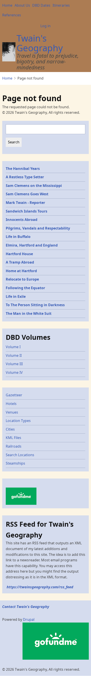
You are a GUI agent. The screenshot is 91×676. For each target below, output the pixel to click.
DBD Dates (41, 5)
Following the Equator (25, 287)
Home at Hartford (21, 270)
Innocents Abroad (21, 219)
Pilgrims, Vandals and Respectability (38, 228)
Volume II (14, 355)
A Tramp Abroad (20, 262)
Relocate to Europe (22, 279)
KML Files (13, 437)
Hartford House (19, 253)
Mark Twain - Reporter (25, 202)
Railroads (13, 446)
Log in (45, 25)
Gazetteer (14, 395)
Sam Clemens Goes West (27, 194)
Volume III (14, 363)
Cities (10, 429)
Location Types (18, 420)
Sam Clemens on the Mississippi (34, 185)
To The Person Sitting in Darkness (35, 304)
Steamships (15, 463)
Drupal (28, 619)
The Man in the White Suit (28, 313)
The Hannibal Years (23, 168)
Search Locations (20, 454)
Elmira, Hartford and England (32, 245)
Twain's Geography (40, 43)
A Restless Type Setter (25, 177)
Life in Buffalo (18, 236)
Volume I (13, 346)
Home (7, 5)
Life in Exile (16, 296)
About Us (22, 5)
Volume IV (14, 372)
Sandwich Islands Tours (26, 211)
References (11, 15)
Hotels (11, 403)
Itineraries (61, 5)
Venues (12, 412)
